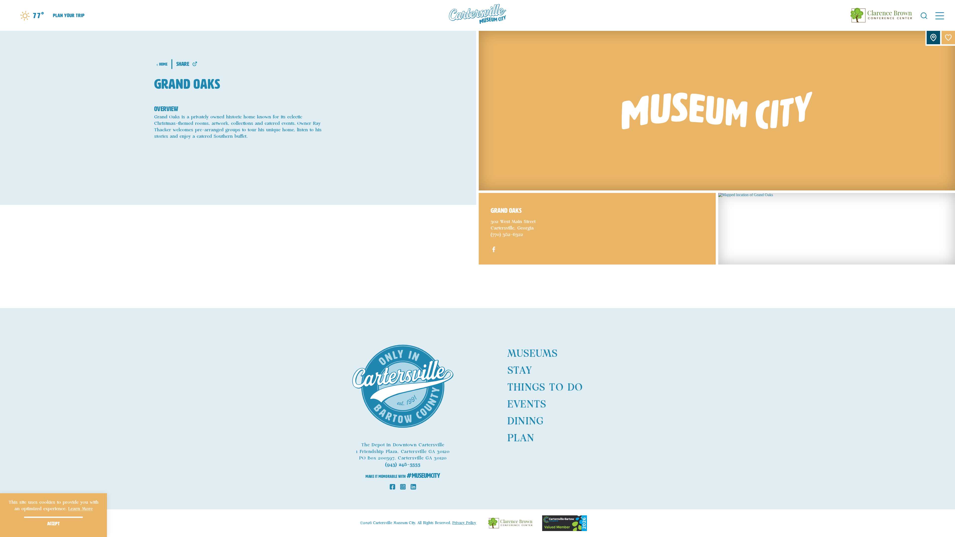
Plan (520, 438)
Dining (525, 421)
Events (526, 404)
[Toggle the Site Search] (924, 15)
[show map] (933, 37)
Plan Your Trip (69, 15)
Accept (53, 523)
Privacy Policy (464, 523)
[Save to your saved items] (948, 37)
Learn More (80, 509)
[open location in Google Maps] (836, 228)
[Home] (477, 15)
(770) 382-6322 (507, 234)
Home (163, 64)
